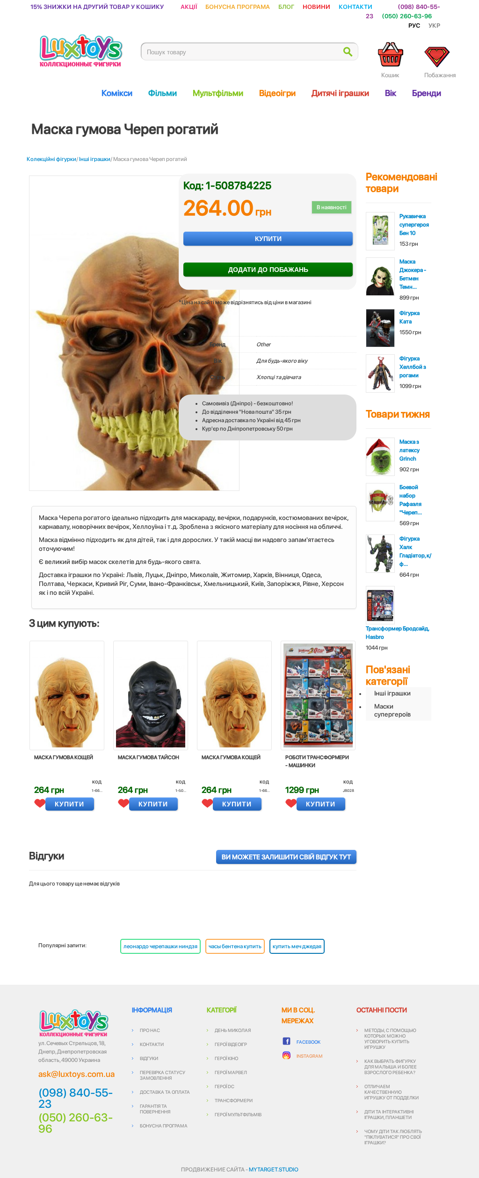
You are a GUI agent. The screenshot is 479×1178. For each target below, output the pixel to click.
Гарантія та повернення (155, 1108)
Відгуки (149, 1058)
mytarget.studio (273, 1169)
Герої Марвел (231, 1072)
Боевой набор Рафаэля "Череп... (410, 500)
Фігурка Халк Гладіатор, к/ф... (415, 551)
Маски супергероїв (392, 710)
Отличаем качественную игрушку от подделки (391, 1091)
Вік (390, 93)
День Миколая (233, 1030)
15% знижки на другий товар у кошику (97, 6)
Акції (189, 6)
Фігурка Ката (409, 317)
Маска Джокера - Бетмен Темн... (412, 274)
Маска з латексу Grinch (409, 450)
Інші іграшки (94, 159)
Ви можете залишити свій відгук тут (286, 857)
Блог (286, 6)
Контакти (355, 6)
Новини (316, 6)
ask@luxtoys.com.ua (76, 1074)
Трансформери (234, 1100)
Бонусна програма (237, 6)
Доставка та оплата (165, 1092)
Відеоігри (277, 93)
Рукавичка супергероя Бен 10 (414, 224)
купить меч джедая (297, 946)
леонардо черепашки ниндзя (160, 946)
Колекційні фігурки (51, 159)
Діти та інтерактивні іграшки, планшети (389, 1114)
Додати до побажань (268, 269)
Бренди (426, 93)
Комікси (117, 93)
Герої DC (224, 1086)
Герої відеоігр (231, 1044)
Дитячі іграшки (340, 93)
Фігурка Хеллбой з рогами (412, 367)
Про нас (150, 1030)
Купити (268, 238)
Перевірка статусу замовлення (162, 1075)
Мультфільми (218, 93)
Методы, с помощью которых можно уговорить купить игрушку (390, 1038)
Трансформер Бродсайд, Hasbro (397, 632)
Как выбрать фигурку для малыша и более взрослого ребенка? (390, 1066)
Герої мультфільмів (238, 1114)
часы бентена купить (235, 946)
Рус (414, 25)
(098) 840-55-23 (75, 1098)
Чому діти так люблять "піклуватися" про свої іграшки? (393, 1136)
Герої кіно (226, 1058)
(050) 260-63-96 (407, 15)
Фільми (162, 93)
